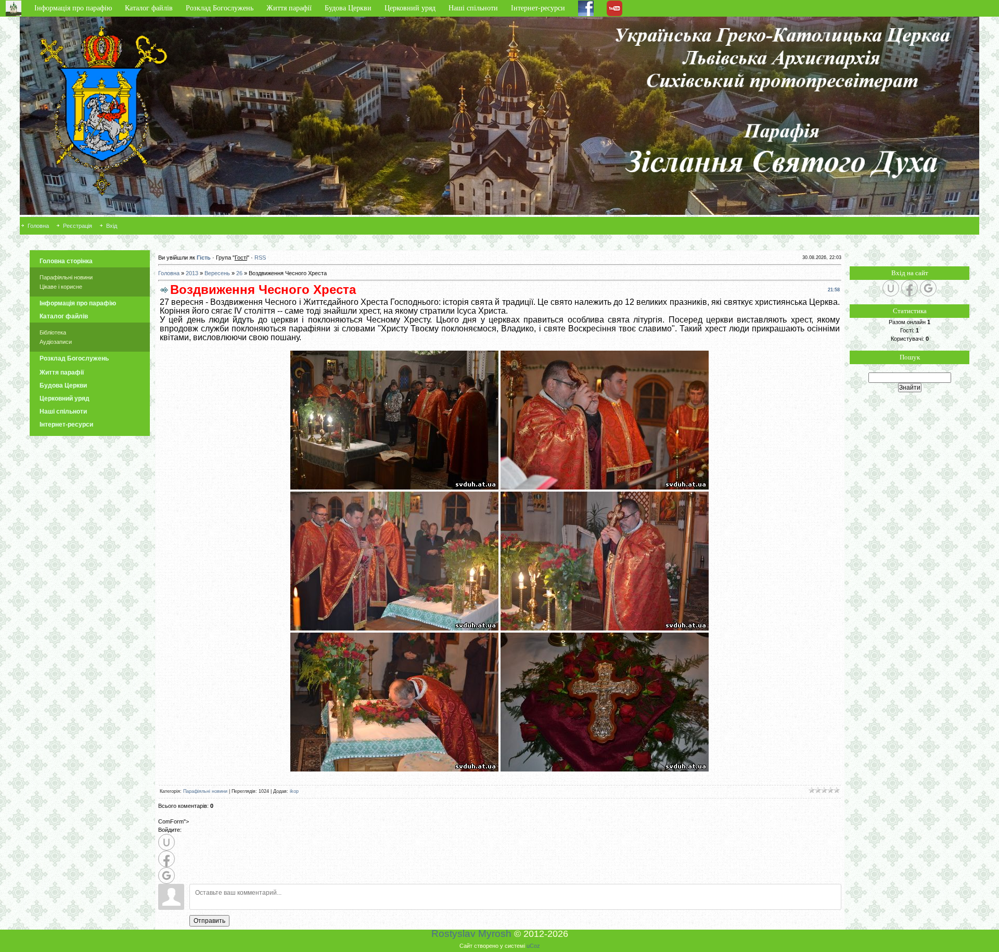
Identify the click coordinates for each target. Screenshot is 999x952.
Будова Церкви (348, 8)
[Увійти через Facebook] (166, 859)
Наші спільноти (473, 8)
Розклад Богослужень (219, 8)
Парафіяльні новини (66, 277)
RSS (260, 257)
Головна (38, 226)
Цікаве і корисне (61, 287)
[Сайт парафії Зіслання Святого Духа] (835, 226)
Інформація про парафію (73, 8)
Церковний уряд (410, 8)
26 (239, 273)
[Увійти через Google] (166, 875)
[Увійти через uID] (166, 842)
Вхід (111, 226)
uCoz (533, 946)
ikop (294, 791)
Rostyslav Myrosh (471, 933)
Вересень (217, 273)
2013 (192, 273)
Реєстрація (77, 226)
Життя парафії (289, 8)
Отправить (209, 920)
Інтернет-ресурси (538, 8)
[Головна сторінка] (17, 8)
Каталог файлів (149, 8)
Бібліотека (53, 332)
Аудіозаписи (56, 342)
